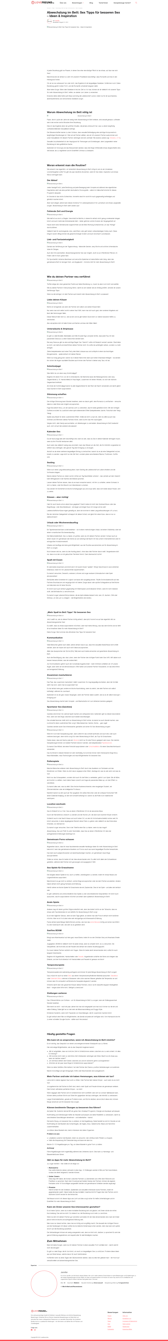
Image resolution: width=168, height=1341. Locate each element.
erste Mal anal (95, 922)
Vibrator (76, 740)
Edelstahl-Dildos (56, 978)
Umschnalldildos (94, 746)
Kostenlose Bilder (127, 1329)
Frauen (109, 1316)
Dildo (69, 976)
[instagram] (35, 1330)
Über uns (63, 3)
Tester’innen (103, 3)
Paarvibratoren (107, 743)
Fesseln (80, 956)
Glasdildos (114, 976)
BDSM (109, 1326)
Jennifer (57, 20)
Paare (109, 1321)
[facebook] (31, 1330)
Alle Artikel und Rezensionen (72, 1286)
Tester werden (126, 1324)
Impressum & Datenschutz (130, 1321)
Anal (109, 1324)
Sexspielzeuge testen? (122, 3)
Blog (91, 3)
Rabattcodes (126, 1326)
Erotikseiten (111, 1329)
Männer (110, 1318)
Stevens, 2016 (115, 138)
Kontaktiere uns (127, 1318)
